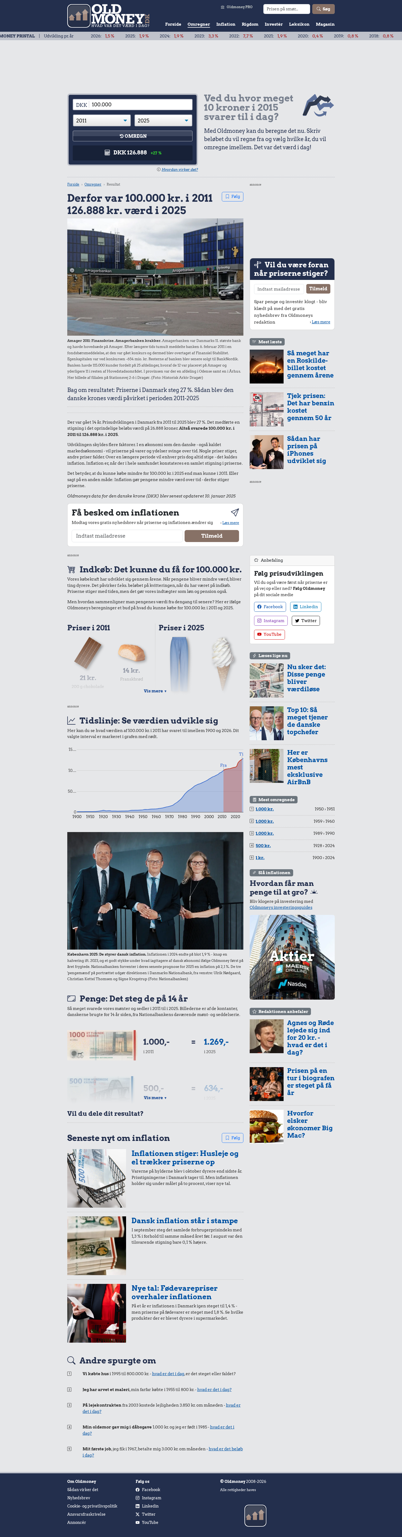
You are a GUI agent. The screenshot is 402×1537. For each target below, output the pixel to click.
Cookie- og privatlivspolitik (92, 1506)
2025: (95, 36)
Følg (235, 196)
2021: (233, 36)
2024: (129, 36)
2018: (339, 36)
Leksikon (299, 24)
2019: (304, 36)
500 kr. (263, 845)
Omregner (199, 24)
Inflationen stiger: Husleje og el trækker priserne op (185, 1157)
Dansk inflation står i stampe (185, 1220)
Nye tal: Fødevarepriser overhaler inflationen (175, 1292)
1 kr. (260, 857)
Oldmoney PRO (240, 7)
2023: (164, 36)
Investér (274, 24)
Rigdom (250, 24)
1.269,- (216, 1042)
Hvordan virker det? (180, 170)
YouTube (272, 634)
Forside (173, 24)
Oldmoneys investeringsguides (281, 907)
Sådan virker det (82, 1490)
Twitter (309, 620)
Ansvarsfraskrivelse (86, 1514)
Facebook (273, 606)
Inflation (225, 24)
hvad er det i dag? (214, 1389)
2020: (268, 36)
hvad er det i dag (168, 1373)
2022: (199, 36)
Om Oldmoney (81, 1481)
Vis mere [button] (155, 691)
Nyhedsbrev (78, 1498)
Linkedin (308, 606)
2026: (60, 36)
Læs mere (230, 522)
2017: (373, 36)
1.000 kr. (265, 809)
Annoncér (76, 1522)
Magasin (325, 24)
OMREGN (136, 136)
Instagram (273, 620)
